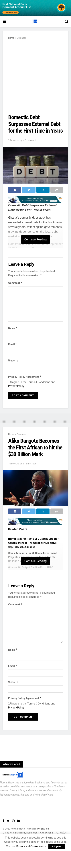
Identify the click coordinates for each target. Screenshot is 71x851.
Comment (15, 283)
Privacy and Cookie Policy (31, 846)
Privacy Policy (16, 386)
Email (12, 344)
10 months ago (16, 140)
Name (12, 328)
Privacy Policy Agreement (25, 376)
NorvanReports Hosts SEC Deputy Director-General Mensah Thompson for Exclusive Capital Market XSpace (34, 543)
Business (21, 38)
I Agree (56, 846)
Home (11, 38)
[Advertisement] (35, 77)
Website (13, 360)
